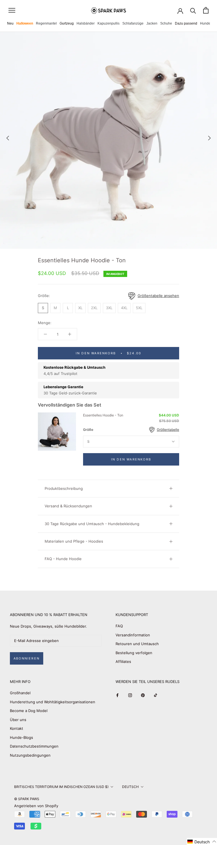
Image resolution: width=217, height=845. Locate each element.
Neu (10, 23)
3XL (109, 307)
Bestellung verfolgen (134, 652)
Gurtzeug (67, 23)
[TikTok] (155, 695)
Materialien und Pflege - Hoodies (74, 541)
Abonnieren (27, 658)
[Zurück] (7, 138)
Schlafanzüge (133, 23)
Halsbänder (86, 23)
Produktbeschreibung (64, 488)
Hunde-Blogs (21, 737)
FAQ (119, 626)
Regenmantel (46, 23)
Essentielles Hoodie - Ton (103, 415)
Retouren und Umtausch (137, 643)
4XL (124, 307)
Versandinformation (133, 635)
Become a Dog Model (28, 710)
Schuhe (166, 23)
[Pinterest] (143, 695)
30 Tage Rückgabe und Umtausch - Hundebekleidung (92, 523)
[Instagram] (130, 695)
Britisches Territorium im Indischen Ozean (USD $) (61, 787)
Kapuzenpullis (108, 23)
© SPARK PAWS (26, 799)
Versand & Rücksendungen (68, 506)
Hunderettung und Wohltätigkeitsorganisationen (52, 702)
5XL (139, 307)
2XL (94, 307)
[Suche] (193, 10)
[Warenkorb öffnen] (206, 10)
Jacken (151, 23)
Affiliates (123, 661)
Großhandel (20, 693)
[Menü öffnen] (11, 10)
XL (80, 307)
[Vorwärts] (209, 138)
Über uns (18, 719)
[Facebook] (117, 695)
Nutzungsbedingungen (30, 755)
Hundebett (208, 23)
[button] (202, 841)
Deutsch (130, 787)
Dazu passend (186, 23)
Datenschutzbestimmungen (34, 746)
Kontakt (16, 728)
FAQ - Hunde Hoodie (63, 558)
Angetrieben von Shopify (36, 805)
